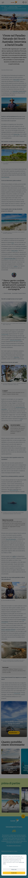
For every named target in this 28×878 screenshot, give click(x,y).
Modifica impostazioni (13, 866)
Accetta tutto (14, 872)
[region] (14, 865)
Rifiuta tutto (13, 869)
